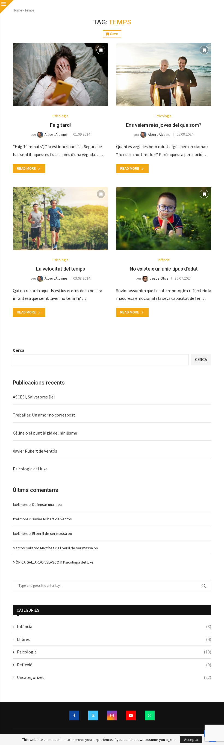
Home (17, 10)
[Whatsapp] (150, 715)
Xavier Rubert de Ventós (35, 451)
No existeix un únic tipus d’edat (164, 269)
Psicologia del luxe (30, 468)
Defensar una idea (47, 504)
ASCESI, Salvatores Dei (34, 397)
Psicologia (114, 652)
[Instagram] (112, 715)
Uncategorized (114, 677)
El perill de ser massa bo (52, 533)
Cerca (18, 350)
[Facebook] (74, 715)
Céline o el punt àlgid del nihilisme (45, 433)
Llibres (114, 639)
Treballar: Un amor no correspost (44, 415)
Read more (26, 169)
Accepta (191, 739)
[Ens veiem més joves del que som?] (163, 74)
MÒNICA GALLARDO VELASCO (36, 562)
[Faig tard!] (60, 74)
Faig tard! (60, 125)
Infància (114, 626)
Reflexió (114, 664)
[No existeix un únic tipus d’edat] (163, 218)
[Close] (7, 7)
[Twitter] (93, 715)
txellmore (20, 504)
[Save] (100, 50)
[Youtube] (131, 715)
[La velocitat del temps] (60, 218)
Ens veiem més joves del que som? (163, 125)
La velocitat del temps (60, 269)
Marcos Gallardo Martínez (33, 547)
